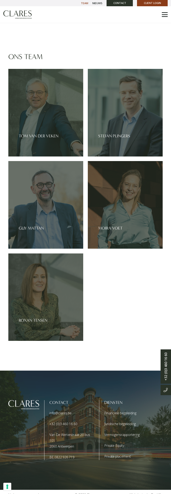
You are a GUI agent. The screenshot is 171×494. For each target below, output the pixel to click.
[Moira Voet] (125, 205)
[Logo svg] (17, 14)
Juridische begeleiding (120, 424)
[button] (164, 14)
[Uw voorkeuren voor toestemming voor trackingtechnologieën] (7, 487)
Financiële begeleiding (120, 413)
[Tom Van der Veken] (45, 112)
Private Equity (114, 445)
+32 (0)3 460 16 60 (63, 424)
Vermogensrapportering (122, 434)
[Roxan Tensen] (45, 297)
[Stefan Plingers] (125, 112)
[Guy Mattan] (45, 205)
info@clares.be (60, 413)
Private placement (117, 456)
